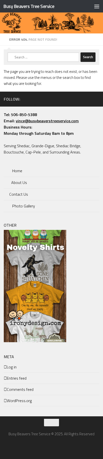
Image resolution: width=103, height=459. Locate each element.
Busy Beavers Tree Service (28, 6)
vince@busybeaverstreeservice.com (47, 121)
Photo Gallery (23, 206)
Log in (11, 367)
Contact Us (18, 194)
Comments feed (20, 389)
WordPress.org (19, 401)
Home (16, 171)
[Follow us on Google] (96, 99)
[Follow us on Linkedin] (88, 99)
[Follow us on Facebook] (80, 99)
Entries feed (16, 378)
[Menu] (96, 6)
